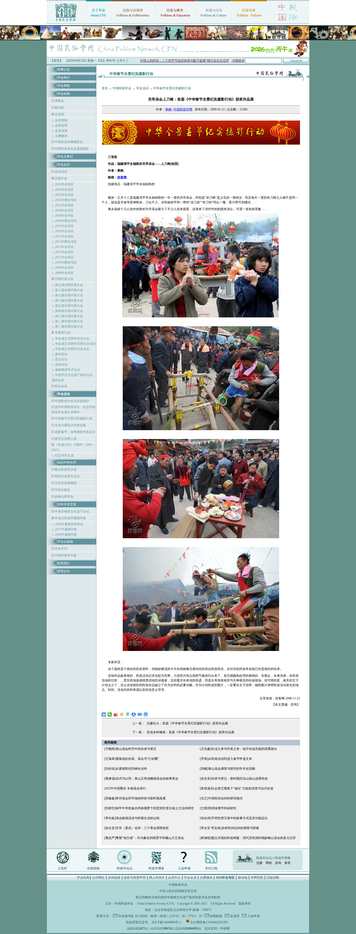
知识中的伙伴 (66, 462)
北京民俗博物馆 (65, 483)
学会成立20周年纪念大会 (72, 338)
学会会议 (63, 164)
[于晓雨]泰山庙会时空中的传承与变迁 (130, 749)
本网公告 (63, 69)
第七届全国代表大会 (69, 295)
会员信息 (61, 131)
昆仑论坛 (61, 359)
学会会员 (190, 877)
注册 (259, 863)
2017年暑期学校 (66, 529)
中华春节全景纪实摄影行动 (73, 418)
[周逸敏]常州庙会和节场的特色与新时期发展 (135, 798)
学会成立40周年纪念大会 (72, 349)
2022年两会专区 (66, 200)
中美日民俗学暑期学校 (70, 518)
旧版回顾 (273, 877)
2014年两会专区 (66, 241)
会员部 (59, 114)
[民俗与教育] (175, 22)
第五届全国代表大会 (69, 306)
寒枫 (168, 109)
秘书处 (59, 107)
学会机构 (63, 94)
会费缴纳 (61, 136)
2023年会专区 (64, 195)
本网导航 (257, 877)
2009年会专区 (64, 267)
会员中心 (174, 877)
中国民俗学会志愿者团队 (71, 149)
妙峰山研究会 (63, 496)
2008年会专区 (64, 273)
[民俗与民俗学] (133, 22)
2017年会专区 (64, 226)
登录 (287, 863)
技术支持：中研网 (217, 928)
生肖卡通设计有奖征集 (70, 425)
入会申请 (184, 868)
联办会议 (60, 386)
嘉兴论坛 (61, 354)
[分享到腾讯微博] (128, 714)
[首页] (66, 22)
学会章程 (63, 85)
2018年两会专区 (66, 221)
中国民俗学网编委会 (68, 142)
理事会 (59, 101)
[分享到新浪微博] (116, 714)
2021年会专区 (64, 205)
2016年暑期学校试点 (69, 524)
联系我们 (63, 563)
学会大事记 (65, 156)
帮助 (269, 863)
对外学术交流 (66, 504)
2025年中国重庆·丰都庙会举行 (125, 788)
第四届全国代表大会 (69, 311)
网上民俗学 (157, 877)
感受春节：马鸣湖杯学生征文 (74, 432)
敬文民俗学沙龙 (65, 469)
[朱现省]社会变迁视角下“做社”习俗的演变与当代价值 (236, 788)
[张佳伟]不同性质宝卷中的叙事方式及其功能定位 (234, 818)
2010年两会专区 (66, 262)
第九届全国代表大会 (69, 285)
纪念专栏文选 (64, 455)
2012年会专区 (64, 252)
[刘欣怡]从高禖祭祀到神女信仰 (125, 768)
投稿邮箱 (215, 916)
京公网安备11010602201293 (209, 922)
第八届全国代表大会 (69, 290)
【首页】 (56, 60)
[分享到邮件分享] (140, 714)
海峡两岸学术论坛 (67, 370)
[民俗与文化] (213, 22)
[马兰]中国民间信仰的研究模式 (221, 798)
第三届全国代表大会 (69, 316)
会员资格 (61, 120)
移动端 (242, 877)
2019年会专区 (64, 215)
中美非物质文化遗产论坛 (71, 511)
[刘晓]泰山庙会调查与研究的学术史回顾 (227, 768)
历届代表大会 (64, 279)
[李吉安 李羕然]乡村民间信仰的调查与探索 (229, 828)
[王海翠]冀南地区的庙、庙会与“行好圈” (131, 759)
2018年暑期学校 (66, 534)
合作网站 (98, 877)
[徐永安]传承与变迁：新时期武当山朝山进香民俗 (234, 778)
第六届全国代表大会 (69, 300)
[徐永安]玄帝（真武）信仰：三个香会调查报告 (136, 828)
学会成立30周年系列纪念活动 (75, 344)
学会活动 (142, 88)
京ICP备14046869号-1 (166, 922)
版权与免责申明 (135, 877)
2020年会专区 (64, 210)
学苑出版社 (62, 490)
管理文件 (63, 571)
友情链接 (114, 877)
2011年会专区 (64, 257)
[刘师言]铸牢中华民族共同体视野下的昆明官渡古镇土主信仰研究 (149, 808)
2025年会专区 (64, 184)
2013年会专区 (64, 247)
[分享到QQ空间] (122, 714)
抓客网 (122, 177)
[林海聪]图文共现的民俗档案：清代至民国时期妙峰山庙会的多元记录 (248, 838)
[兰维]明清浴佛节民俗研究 (218, 808)
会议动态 (60, 171)
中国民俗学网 (183, 109)
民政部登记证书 (137, 922)
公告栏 (62, 868)
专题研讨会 (62, 332)
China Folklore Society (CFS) (155, 903)
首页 (105, 88)
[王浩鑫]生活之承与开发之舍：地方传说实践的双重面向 (238, 749)
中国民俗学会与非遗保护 (71, 401)
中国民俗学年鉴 (65, 555)
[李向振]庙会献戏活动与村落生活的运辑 (131, 818)
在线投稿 (93, 868)
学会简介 (63, 77)
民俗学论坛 (124, 868)
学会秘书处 (126, 916)
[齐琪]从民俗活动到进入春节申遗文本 (226, 759)
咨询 (278, 863)
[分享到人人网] (134, 714)
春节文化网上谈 (65, 439)
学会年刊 (60, 548)
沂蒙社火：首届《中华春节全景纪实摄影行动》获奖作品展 (187, 723)
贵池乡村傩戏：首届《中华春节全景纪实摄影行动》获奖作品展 (190, 732)
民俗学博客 (156, 868)
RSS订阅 (211, 868)
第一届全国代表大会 (69, 326)
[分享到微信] (110, 714)
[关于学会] (98, 22)
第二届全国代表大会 (69, 321)
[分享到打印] (146, 714)
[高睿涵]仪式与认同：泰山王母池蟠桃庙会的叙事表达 (141, 778)
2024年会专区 (64, 189)
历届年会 (61, 178)
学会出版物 (65, 541)
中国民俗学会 (122, 88)
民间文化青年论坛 (67, 476)
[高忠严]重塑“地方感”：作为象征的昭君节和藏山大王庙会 (144, 838)
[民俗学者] (249, 22)
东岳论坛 (61, 364)
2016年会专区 (64, 231)
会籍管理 (61, 125)
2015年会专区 (64, 236)
